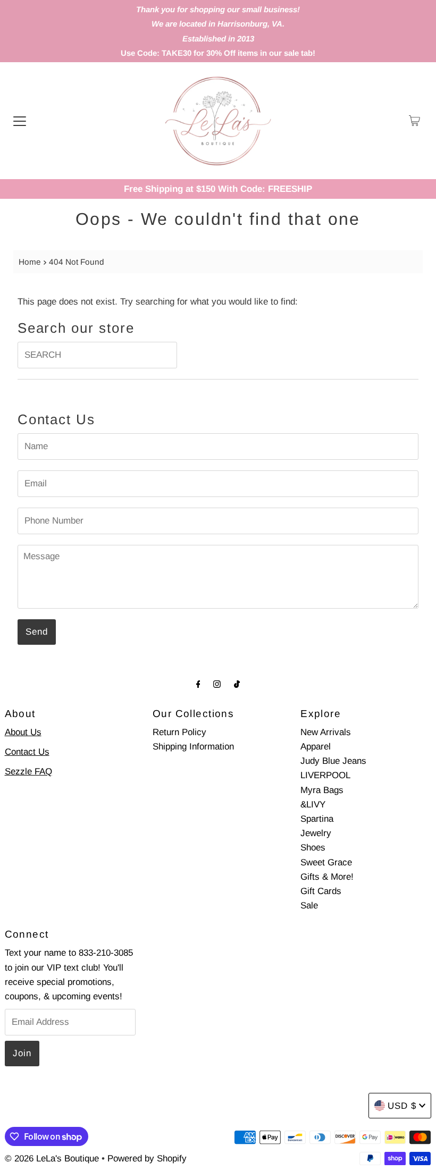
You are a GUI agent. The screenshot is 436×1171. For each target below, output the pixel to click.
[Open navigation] (19, 120)
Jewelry (315, 833)
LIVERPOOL (325, 775)
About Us (23, 732)
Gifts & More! (327, 877)
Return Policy (179, 732)
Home (30, 261)
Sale (309, 905)
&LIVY (312, 804)
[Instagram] (217, 684)
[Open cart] (414, 120)
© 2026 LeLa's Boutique (52, 1158)
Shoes (312, 848)
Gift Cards (320, 891)
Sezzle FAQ (28, 771)
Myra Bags (321, 790)
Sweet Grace (326, 862)
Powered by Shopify (147, 1158)
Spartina (316, 819)
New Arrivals (325, 732)
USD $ (402, 1106)
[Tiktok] (237, 684)
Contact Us (27, 752)
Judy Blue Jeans (333, 761)
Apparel (315, 747)
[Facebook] (198, 684)
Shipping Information (193, 747)
